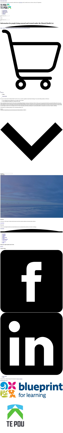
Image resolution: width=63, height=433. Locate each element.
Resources (4, 234)
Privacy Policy (4, 376)
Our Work (4, 233)
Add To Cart (2, 174)
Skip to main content (3, 0)
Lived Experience (5, 239)
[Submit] (0, 16)
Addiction (3, 235)
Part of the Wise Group (4, 380)
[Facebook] (31, 312)
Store (3, 242)
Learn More (2, 228)
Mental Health (4, 96)
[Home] (31, 6)
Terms (3, 377)
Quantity (1, 173)
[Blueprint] (31, 397)
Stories (3, 236)
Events (3, 238)
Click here (20, 2)
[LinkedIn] (31, 374)
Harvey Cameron (19, 378)
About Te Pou (4, 240)
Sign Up (1, 246)
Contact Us (4, 241)
